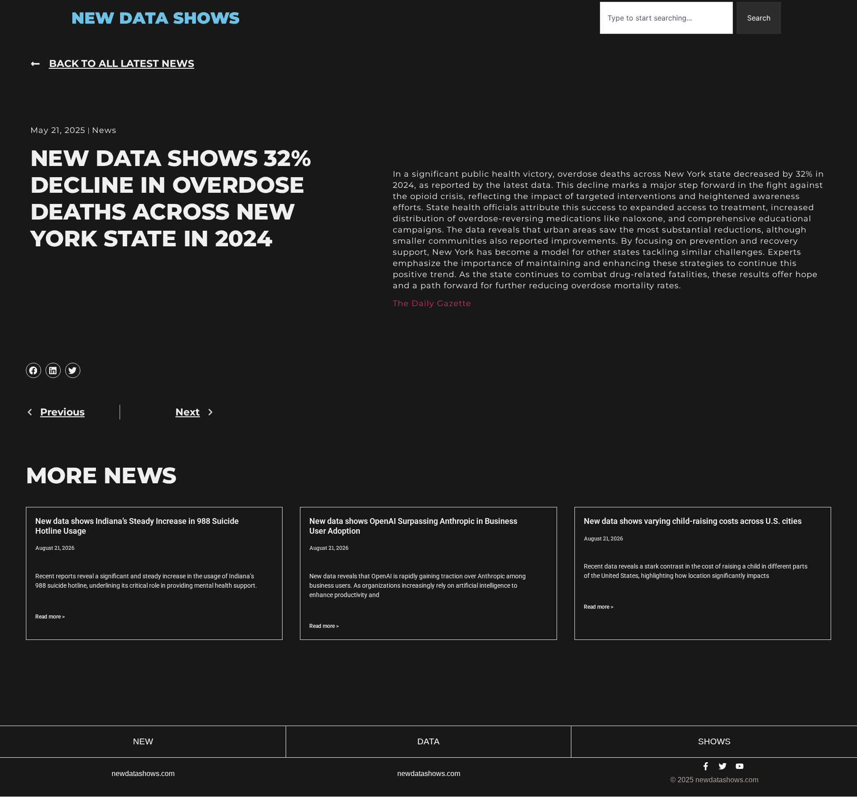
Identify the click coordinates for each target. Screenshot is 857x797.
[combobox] (666, 18)
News (104, 130)
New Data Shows (155, 18)
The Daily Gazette (432, 303)
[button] (33, 370)
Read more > (50, 617)
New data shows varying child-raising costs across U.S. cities (693, 521)
